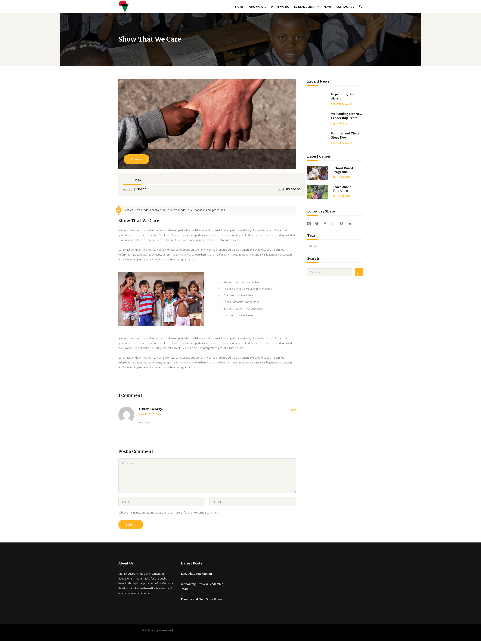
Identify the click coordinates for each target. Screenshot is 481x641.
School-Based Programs (343, 170)
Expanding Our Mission (196, 573)
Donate (136, 159)
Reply (292, 410)
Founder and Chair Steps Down (201, 599)
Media (313, 246)
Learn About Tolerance (342, 189)
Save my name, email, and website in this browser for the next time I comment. (170, 512)
